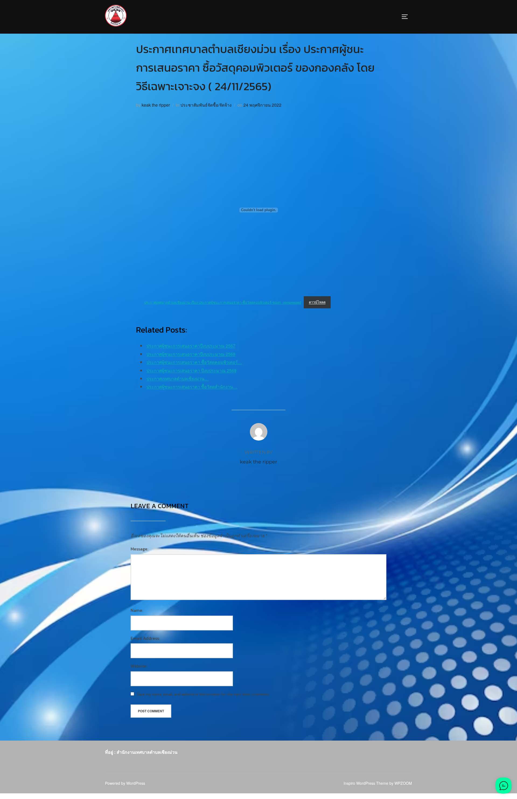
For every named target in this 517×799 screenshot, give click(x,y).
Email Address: (145, 638)
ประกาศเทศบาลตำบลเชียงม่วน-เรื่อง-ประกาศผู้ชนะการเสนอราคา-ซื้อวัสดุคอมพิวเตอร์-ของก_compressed (222, 302)
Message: (139, 549)
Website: (139, 666)
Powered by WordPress (125, 783)
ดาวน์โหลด (317, 302)
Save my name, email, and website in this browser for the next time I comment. (203, 694)
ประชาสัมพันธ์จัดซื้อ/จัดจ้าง (206, 105)
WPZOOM (403, 783)
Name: (137, 610)
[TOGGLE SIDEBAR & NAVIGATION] (406, 17)
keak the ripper (156, 105)
